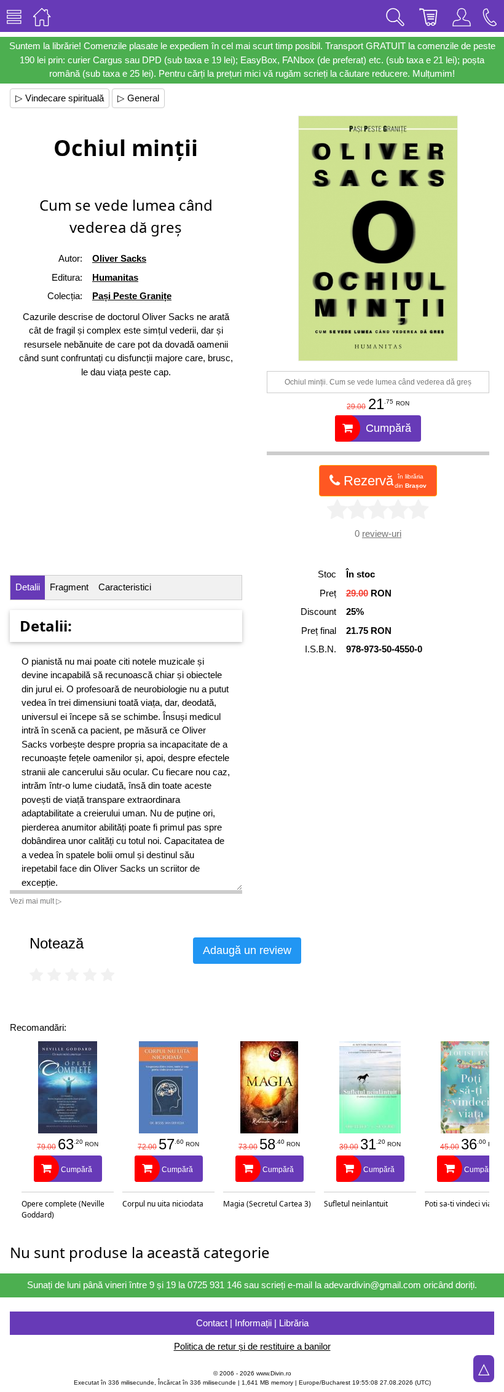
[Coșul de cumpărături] (428, 16)
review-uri (381, 533)
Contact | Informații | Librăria (252, 1323)
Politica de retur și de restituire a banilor (252, 1346)
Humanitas (115, 277)
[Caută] (395, 16)
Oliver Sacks (119, 258)
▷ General (138, 98)
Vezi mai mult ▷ (35, 901)
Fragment (69, 587)
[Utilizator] (461, 16)
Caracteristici (124, 587)
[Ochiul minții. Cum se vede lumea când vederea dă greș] (378, 238)
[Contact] (490, 16)
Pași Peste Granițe (131, 296)
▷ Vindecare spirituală (59, 98)
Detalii (27, 587)
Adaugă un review (247, 950)
